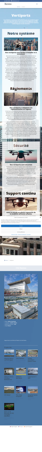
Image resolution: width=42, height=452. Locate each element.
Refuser (21, 228)
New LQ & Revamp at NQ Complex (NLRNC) (9, 391)
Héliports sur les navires (32, 357)
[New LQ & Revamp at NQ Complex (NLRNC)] (9, 387)
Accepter (21, 225)
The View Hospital (19, 373)
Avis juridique (29, 234)
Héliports (6, 339)
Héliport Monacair (19, 355)
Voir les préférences (21, 232)
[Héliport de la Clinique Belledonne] (9, 352)
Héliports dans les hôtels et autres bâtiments (20, 359)
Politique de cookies (14, 234)
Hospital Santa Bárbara (32, 373)
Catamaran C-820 (32, 355)
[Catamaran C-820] (33, 352)
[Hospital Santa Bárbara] (33, 370)
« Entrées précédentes (8, 400)
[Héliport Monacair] (21, 352)
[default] (21, 296)
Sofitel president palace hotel (32, 337)
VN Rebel (7, 372)
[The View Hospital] (21, 370)
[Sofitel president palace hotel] (33, 333)
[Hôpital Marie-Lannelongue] (9, 333)
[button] (40, 217)
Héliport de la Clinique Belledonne (8, 355)
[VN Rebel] (9, 370)
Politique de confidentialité (22, 234)
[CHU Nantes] (21, 333)
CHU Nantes (20, 336)
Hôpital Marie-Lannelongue (9, 336)
